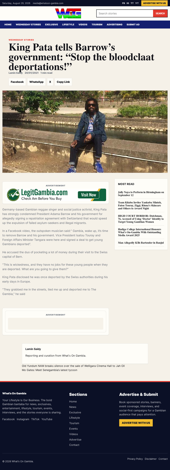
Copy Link (63, 81)
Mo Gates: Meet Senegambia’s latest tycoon (49, 370)
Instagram (23, 419)
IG (128, 3)
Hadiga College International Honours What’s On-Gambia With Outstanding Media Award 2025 (139, 232)
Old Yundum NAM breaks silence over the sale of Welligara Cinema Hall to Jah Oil (73, 365)
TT (132, 3)
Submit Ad (133, 24)
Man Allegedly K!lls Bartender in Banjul (141, 242)
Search (160, 13)
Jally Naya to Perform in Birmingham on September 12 (141, 193)
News (72, 407)
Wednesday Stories (28, 24)
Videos (83, 24)
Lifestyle (68, 24)
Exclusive (51, 24)
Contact (74, 444)
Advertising (114, 24)
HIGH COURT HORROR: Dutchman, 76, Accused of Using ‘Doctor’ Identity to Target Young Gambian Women (141, 219)
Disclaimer (151, 458)
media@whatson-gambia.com (48, 3)
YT (137, 3)
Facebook (17, 81)
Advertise (75, 439)
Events (73, 428)
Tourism (97, 24)
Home (7, 24)
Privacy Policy (135, 458)
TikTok (35, 419)
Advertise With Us (154, 3)
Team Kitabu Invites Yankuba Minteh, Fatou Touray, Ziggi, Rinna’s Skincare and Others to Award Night (140, 205)
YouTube (47, 419)
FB (123, 3)
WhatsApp (36, 81)
